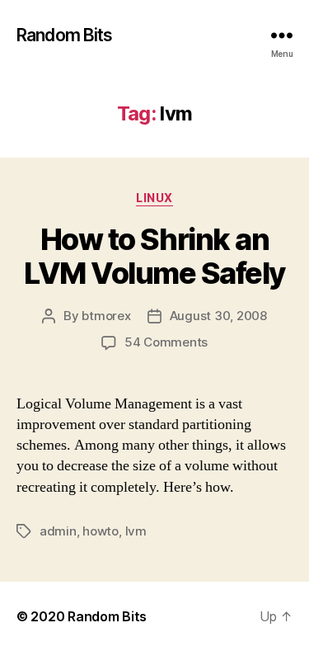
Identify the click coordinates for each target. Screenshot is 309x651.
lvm (136, 531)
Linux (154, 198)
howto (100, 531)
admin (58, 531)
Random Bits (64, 35)
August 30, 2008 (218, 315)
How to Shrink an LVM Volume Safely (154, 256)
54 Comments (166, 342)
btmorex (106, 315)
